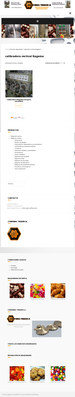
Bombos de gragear (20, 142)
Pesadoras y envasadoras (22, 167)
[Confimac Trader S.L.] (37, 5)
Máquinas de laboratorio (22, 163)
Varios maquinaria (20, 169)
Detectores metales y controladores (25, 150)
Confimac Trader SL (17, 221)
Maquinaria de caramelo (22, 156)
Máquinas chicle (19, 158)
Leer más (19, 105)
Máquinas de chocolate (22, 160)
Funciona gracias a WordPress (11, 394)
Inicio (6, 49)
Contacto (13, 266)
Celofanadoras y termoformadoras (25, 146)
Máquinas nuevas (16, 136)
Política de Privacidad (17, 270)
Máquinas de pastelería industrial (25, 164)
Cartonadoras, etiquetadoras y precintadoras (28, 144)
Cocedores (18, 148)
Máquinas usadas (16, 138)
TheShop (36, 394)
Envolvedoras (19, 152)
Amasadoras (18, 140)
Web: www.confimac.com (29, 208)
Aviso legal (14, 268)
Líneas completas (20, 154)
